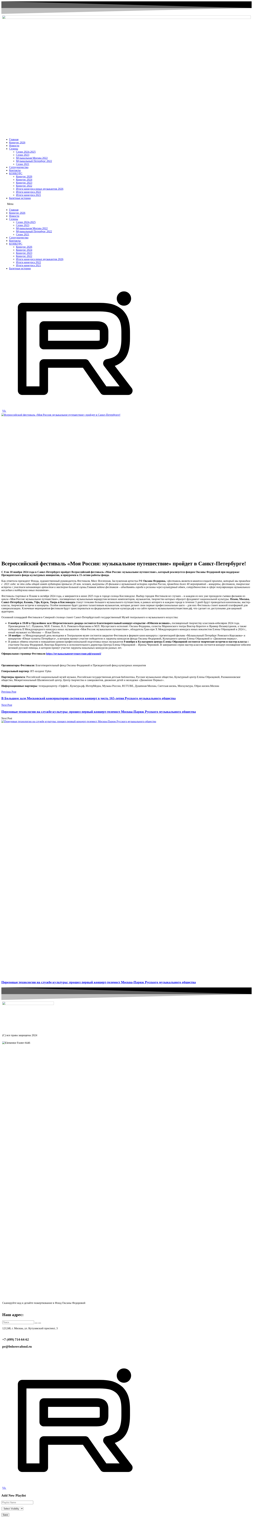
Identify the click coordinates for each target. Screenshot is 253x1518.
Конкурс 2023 (24, 182)
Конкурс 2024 (24, 179)
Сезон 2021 (22, 164)
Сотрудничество (18, 167)
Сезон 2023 (22, 154)
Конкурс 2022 (24, 185)
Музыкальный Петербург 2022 (34, 161)
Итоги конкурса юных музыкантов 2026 (39, 188)
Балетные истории (20, 198)
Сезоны (13, 148)
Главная (13, 139)
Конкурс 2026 (17, 142)
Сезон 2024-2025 (26, 151)
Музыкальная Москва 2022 (32, 157)
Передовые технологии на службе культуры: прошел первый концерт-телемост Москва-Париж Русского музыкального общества (98, 982)
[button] (126, 204)
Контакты (15, 170)
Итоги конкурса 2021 (28, 195)
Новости (14, 145)
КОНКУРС (15, 173)
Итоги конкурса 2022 (28, 191)
